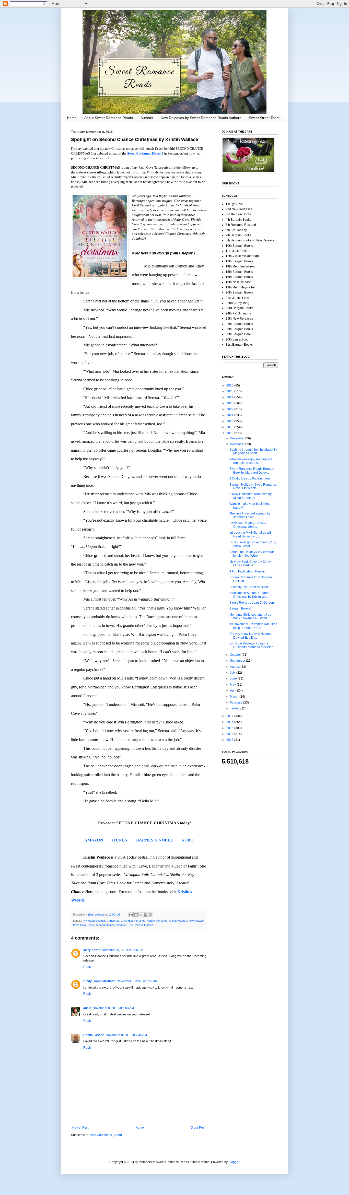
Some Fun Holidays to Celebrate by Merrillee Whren (252, 553)
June (234, 678)
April (233, 690)
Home (72, 118)
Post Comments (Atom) (106, 1135)
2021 (230, 415)
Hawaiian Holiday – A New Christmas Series (247, 525)
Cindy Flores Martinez (99, 981)
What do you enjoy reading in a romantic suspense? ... (251, 461)
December (237, 438)
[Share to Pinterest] (150, 914)
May (233, 684)
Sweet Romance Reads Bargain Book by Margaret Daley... (251, 470)
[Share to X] (140, 914)
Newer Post (80, 1127)
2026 (230, 385)
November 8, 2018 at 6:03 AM (113, 1008)
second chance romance (111, 925)
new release (196, 920)
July (233, 672)
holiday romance (157, 920)
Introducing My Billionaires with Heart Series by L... (251, 534)
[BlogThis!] (135, 914)
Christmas (113, 920)
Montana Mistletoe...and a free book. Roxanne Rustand (250, 616)
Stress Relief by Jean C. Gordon (251, 602)
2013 (230, 740)
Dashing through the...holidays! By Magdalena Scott (253, 451)
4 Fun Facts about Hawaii (247, 571)
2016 (230, 722)
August (235, 667)
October (236, 655)
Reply (87, 967)
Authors (147, 118)
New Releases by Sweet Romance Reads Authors (201, 118)
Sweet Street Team (264, 118)
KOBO (187, 840)
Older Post (198, 1127)
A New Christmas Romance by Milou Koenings (250, 495)
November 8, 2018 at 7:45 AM (126, 1035)
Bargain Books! (240, 608)
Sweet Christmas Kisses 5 (145, 153)
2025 (230, 391)
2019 (230, 427)
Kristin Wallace (178, 920)
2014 (230, 734)
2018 (230, 433)
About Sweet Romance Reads (108, 118)
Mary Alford (91, 950)
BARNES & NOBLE (154, 840)
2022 (230, 409)
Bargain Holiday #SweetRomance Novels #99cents (253, 486)
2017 (230, 716)
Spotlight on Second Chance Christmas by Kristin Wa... (249, 594)
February (236, 702)
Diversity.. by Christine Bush (248, 587)
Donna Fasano (93, 1035)
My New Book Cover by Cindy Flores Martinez (250, 563)
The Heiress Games (140, 925)
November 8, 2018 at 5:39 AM (137, 981)
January (236, 708)
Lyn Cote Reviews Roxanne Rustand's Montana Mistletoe (251, 645)
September (238, 660)
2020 (230, 421)
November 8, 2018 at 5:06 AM (122, 950)
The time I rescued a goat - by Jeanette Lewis (249, 515)
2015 (230, 728)
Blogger (233, 1162)
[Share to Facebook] (145, 914)
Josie (87, 1008)
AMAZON (93, 840)
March (234, 696)
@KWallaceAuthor (94, 920)
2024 (230, 397)
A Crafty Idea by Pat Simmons (249, 478)
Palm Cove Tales (83, 925)
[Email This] (131, 914)
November (237, 444)
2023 (230, 403)
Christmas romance (133, 920)
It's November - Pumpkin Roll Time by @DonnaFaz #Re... (253, 625)
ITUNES (119, 840)
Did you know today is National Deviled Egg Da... (250, 635)
